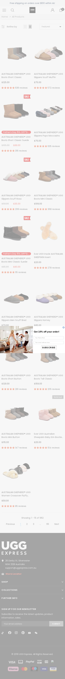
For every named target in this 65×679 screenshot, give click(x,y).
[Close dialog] (63, 327)
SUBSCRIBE (49, 347)
